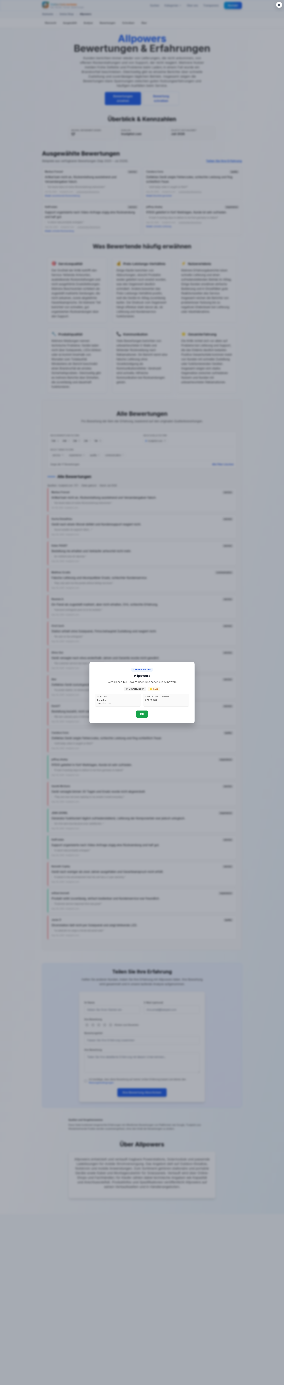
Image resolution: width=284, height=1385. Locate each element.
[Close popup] (279, 5)
